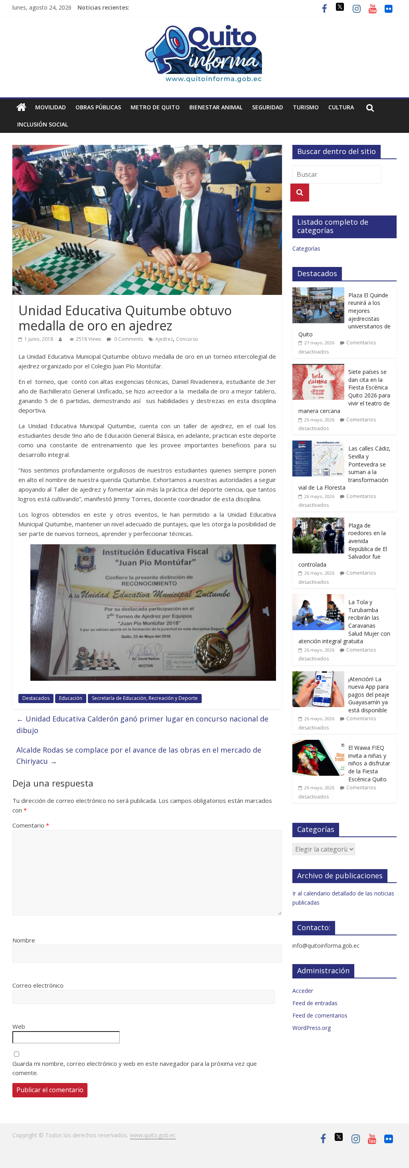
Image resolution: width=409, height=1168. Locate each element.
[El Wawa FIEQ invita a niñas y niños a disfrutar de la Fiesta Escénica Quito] (318, 744)
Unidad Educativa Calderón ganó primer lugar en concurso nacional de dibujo (142, 724)
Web (18, 1026)
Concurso (187, 339)
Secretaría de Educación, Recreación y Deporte (145, 698)
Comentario (30, 825)
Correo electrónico (38, 985)
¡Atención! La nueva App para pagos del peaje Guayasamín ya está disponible (368, 694)
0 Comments (128, 339)
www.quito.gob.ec (153, 1135)
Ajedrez (164, 339)
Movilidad (50, 107)
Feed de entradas (315, 1003)
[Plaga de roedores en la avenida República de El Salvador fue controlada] (318, 522)
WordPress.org (311, 1028)
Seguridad (267, 107)
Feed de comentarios (319, 1015)
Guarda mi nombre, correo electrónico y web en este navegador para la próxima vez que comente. (134, 1068)
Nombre (23, 940)
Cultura (341, 107)
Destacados (36, 698)
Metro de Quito (155, 107)
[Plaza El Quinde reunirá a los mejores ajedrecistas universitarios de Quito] (318, 291)
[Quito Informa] (204, 28)
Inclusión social (42, 124)
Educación (70, 698)
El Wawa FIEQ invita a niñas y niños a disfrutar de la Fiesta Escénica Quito (369, 763)
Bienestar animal (215, 107)
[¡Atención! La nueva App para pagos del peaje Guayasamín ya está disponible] (318, 675)
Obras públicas (98, 107)
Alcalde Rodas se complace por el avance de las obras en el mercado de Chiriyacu (138, 755)
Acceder (302, 990)
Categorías (306, 248)
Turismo (306, 107)
